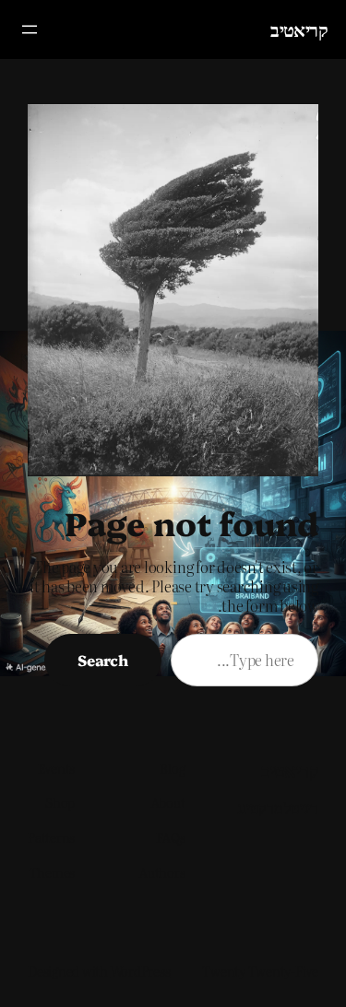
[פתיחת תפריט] (29, 29)
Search (103, 660)
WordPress (141, 971)
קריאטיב (299, 29)
